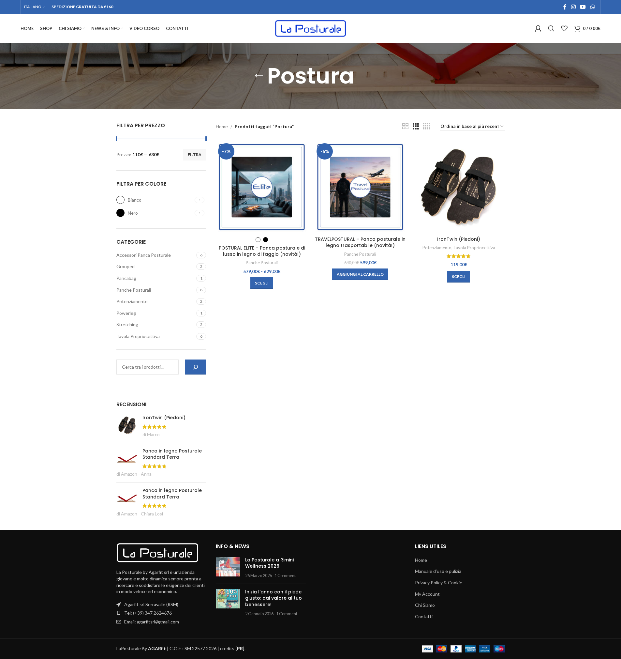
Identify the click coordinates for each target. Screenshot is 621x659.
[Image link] (157, 552)
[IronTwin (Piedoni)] (459, 187)
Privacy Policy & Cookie (438, 582)
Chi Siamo (425, 605)
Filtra (194, 154)
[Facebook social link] (565, 7)
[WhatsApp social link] (592, 7)
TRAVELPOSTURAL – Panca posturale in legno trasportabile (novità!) (360, 242)
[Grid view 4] (426, 126)
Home (222, 126)
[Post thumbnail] (228, 568)
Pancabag (126, 278)
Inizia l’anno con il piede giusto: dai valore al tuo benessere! (273, 598)
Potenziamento (132, 301)
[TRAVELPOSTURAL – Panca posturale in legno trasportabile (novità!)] (360, 187)
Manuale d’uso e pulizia (438, 571)
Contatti (424, 616)
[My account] (538, 28)
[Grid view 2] (405, 126)
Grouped (125, 266)
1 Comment (285, 575)
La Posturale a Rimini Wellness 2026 (269, 563)
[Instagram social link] (573, 7)
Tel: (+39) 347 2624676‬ (148, 613)
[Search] (551, 28)
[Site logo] (311, 28)
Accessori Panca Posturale (143, 255)
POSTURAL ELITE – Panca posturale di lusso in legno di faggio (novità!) (262, 251)
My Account (427, 594)
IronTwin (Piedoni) (458, 239)
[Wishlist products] (564, 28)
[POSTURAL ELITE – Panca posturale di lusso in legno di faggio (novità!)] (262, 187)
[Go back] (259, 76)
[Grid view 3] (416, 126)
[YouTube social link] (583, 7)
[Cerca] (195, 367)
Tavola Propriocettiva (138, 336)
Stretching (127, 324)
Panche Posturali (133, 290)
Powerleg (126, 313)
